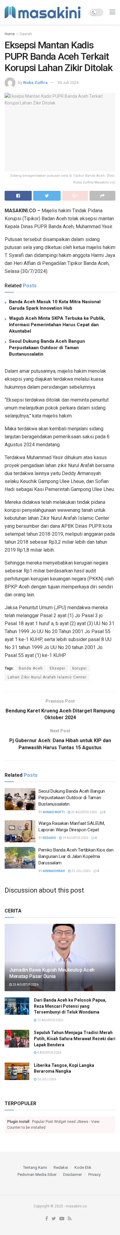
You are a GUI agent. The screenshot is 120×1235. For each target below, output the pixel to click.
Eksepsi (57, 668)
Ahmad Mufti (54, 812)
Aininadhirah (54, 871)
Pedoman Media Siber (37, 1174)
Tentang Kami (35, 1167)
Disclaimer (72, 1174)
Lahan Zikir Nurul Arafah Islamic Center (47, 677)
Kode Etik (82, 1167)
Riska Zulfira (35, 82)
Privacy (94, 1174)
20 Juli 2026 (46, 1079)
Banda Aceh (31, 668)
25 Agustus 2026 (83, 812)
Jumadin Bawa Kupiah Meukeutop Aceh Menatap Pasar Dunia (51, 973)
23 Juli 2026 (80, 871)
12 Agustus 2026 (50, 1020)
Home (10, 34)
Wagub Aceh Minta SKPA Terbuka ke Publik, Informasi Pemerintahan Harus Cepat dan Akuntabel (57, 324)
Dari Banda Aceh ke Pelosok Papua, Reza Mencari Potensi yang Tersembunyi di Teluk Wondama (70, 1006)
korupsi (79, 668)
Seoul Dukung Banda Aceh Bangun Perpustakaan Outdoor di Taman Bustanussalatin (47, 347)
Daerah (26, 34)
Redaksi (49, 838)
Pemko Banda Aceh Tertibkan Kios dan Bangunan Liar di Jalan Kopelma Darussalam (76, 856)
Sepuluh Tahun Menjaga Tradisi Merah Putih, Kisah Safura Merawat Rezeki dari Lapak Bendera (74, 1038)
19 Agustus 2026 (75, 838)
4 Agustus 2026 (49, 1052)
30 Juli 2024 (68, 82)
